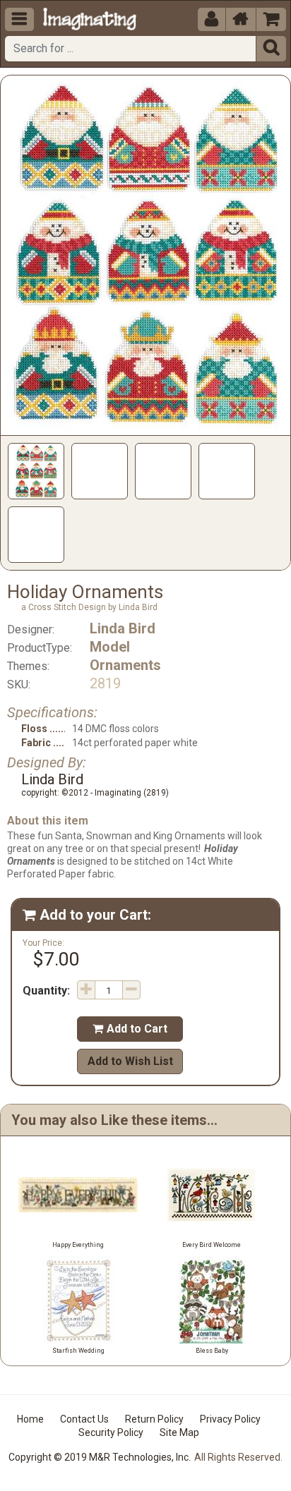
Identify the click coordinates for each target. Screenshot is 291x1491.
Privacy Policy (230, 1419)
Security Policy (110, 1432)
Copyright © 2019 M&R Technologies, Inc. (99, 1457)
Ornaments (125, 665)
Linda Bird (122, 628)
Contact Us (84, 1419)
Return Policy (154, 1419)
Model (110, 646)
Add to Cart (130, 1028)
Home (30, 1419)
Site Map (179, 1432)
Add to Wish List (130, 1061)
